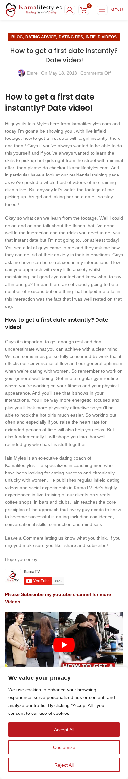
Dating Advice (40, 37)
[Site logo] (34, 9)
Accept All (64, 729)
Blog (17, 37)
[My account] (69, 9)
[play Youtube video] (64, 645)
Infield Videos (101, 37)
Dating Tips (71, 37)
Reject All (64, 765)
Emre (32, 73)
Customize (64, 747)
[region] (64, 723)
